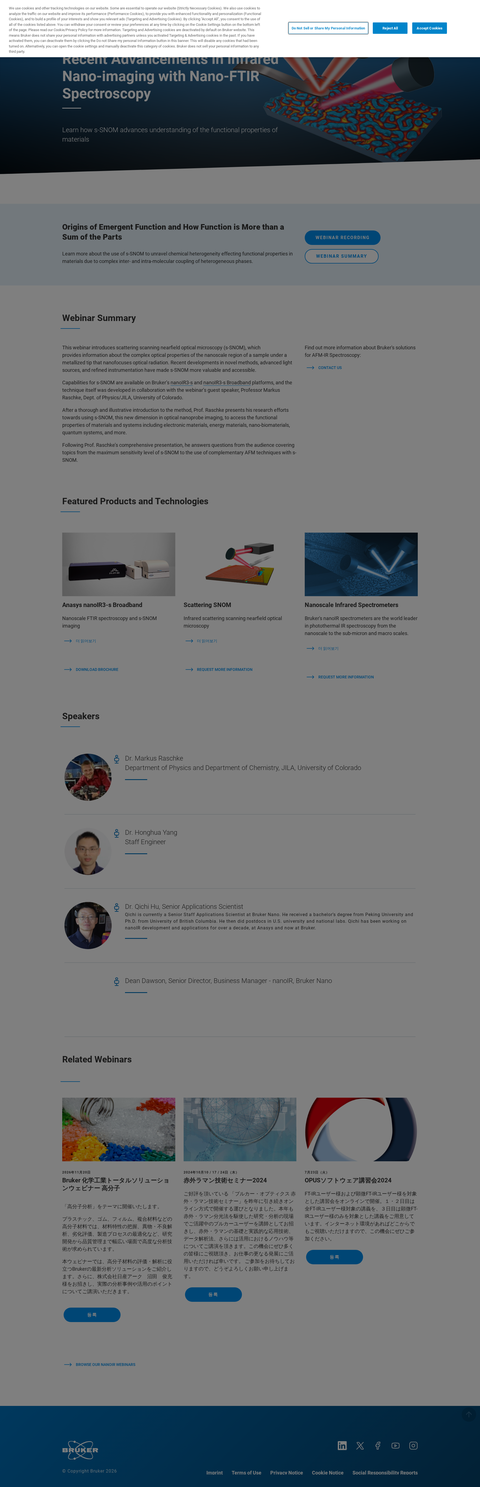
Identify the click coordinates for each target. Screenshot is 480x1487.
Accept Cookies (429, 28)
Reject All (390, 28)
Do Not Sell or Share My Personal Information (328, 28)
